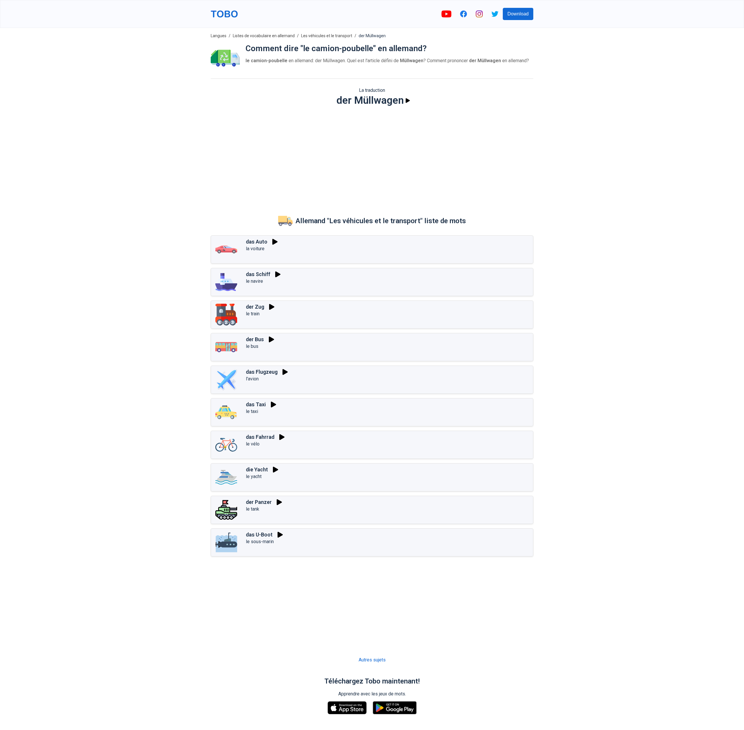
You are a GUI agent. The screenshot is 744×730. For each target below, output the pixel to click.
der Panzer (259, 502)
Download (518, 13)
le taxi (252, 411)
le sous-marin (260, 541)
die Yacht (257, 469)
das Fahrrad (260, 437)
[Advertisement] (372, 155)
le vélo (253, 444)
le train (253, 313)
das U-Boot (259, 535)
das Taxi (256, 404)
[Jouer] (408, 100)
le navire (254, 281)
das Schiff (258, 274)
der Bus (255, 339)
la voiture (255, 248)
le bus (252, 346)
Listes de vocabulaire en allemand (264, 35)
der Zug (255, 307)
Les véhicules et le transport (326, 35)
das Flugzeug (262, 372)
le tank (252, 509)
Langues (218, 35)
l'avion (252, 379)
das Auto (256, 242)
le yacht (254, 476)
